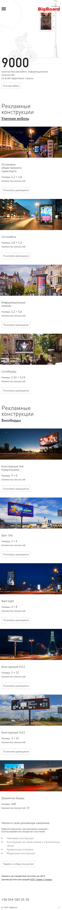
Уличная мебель (11, 85)
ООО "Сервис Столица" (41, 879)
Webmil (59, 907)
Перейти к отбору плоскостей (18, 864)
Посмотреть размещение (16, 190)
